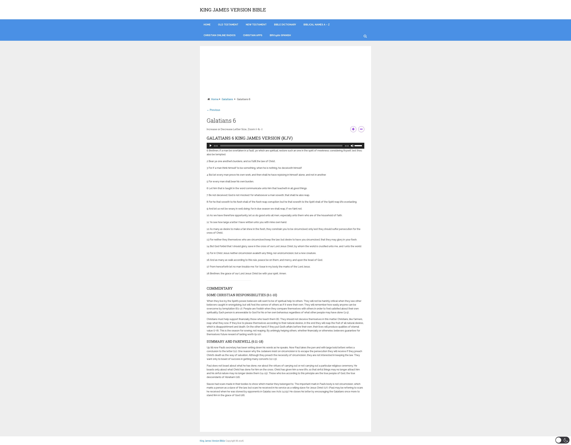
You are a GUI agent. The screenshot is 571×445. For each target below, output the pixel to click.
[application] (285, 146)
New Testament (256, 24)
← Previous (213, 109)
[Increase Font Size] (353, 129)
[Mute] (352, 145)
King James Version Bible (233, 9)
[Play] (210, 145)
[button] (562, 440)
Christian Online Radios (220, 35)
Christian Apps (252, 35)
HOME (207, 24)
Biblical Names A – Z (316, 24)
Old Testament (228, 24)
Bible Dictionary (285, 24)
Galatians (227, 99)
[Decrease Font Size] (361, 129)
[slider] (358, 145)
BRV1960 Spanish (280, 35)
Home (215, 99)
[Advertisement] (285, 75)
